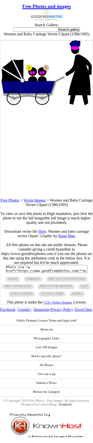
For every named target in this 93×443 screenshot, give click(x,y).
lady (84, 286)
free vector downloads (66, 278)
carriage (33, 278)
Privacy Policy (61, 309)
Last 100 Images (47, 347)
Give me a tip (47, 374)
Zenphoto (65, 404)
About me (46, 329)
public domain (21, 293)
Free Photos (9, 200)
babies (13, 278)
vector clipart (52, 293)
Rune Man (66, 236)
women (77, 293)
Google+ (24, 309)
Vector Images (34, 200)
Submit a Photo (46, 383)
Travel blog (83, 309)
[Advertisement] (46, 151)
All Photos (46, 365)
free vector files (18, 286)
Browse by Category (46, 392)
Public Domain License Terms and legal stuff (46, 320)
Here (42, 231)
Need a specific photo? (46, 356)
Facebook (7, 309)
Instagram (41, 309)
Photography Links (47, 338)
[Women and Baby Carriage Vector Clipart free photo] (46, 104)
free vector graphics (56, 286)
